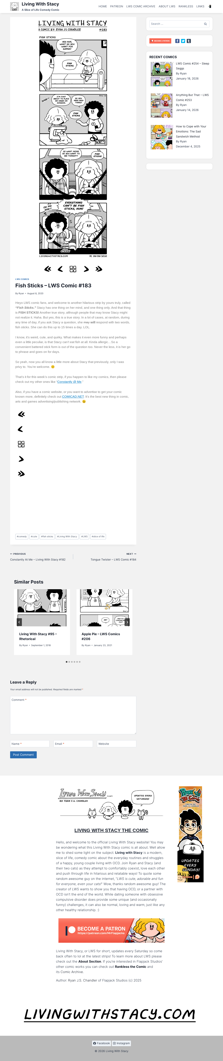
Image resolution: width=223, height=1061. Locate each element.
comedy (22, 536)
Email (59, 743)
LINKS (200, 6)
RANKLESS (186, 6)
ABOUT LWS (167, 6)
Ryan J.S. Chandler (82, 980)
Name (17, 743)
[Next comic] (85, 269)
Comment (19, 699)
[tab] (66, 662)
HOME (103, 6)
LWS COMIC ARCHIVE (140, 6)
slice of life (98, 536)
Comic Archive (72, 972)
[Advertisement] (73, 507)
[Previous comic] (60, 269)
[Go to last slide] (19, 622)
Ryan (21, 293)
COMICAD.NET (73, 396)
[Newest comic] (99, 269)
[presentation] (42, 607)
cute (34, 536)
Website (103, 743)
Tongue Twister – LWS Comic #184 (113, 557)
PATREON (116, 6)
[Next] (127, 622)
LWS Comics (22, 279)
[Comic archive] (73, 269)
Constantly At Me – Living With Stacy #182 (37, 557)
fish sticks (47, 536)
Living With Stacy (67, 536)
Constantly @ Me (69, 381)
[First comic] (48, 269)
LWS (84, 536)
